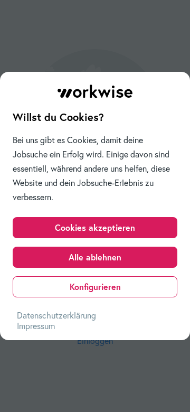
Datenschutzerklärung (56, 315)
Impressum (36, 326)
